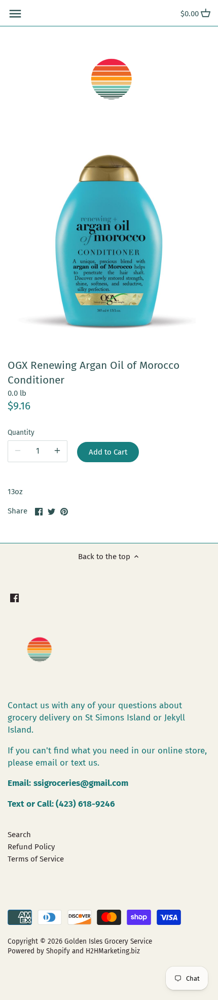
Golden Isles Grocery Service (108, 941)
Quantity (21, 433)
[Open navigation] (15, 13)
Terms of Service (36, 859)
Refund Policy (31, 846)
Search (19, 834)
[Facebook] (14, 598)
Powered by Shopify (39, 951)
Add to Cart (108, 452)
